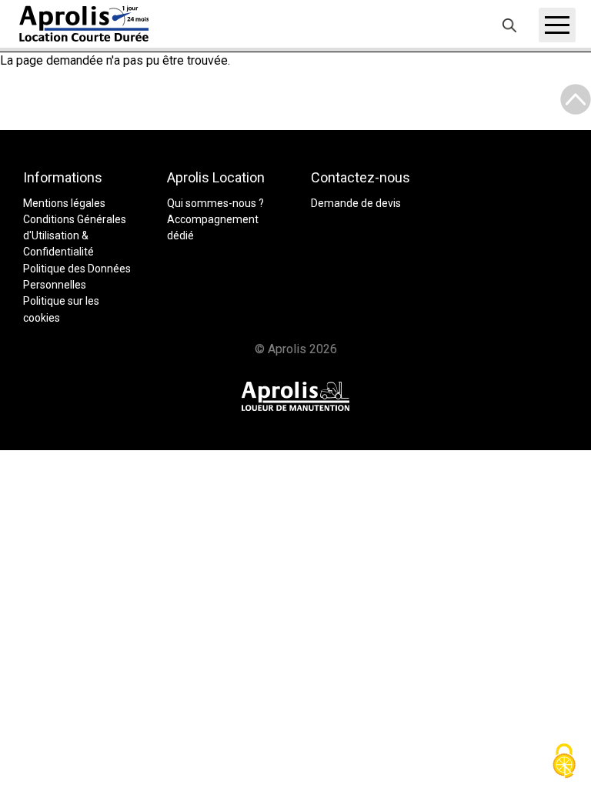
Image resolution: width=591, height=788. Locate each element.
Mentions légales (64, 203)
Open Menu (557, 25)
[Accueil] (84, 24)
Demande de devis (356, 203)
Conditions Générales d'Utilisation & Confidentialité (74, 236)
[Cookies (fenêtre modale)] (564, 762)
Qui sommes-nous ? (215, 203)
